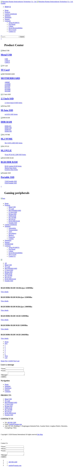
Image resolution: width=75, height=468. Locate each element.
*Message (4, 455)
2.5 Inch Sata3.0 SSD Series (13, 103)
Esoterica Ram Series (11, 170)
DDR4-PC (8, 129)
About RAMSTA (14, 22)
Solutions (7, 386)
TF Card (5, 70)
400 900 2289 (11, 422)
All (6, 263)
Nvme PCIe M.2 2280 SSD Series (15, 154)
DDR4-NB (8, 131)
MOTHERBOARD (10, 78)
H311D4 (7, 87)
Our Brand (12, 24)
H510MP (7, 89)
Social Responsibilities (15, 28)
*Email (3, 370)
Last (6, 357)
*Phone (3, 448)
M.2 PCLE (6, 150)
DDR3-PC (8, 126)
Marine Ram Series (11, 168)
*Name (3, 368)
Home (6, 342)
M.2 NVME (6, 139)
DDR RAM (6, 122)
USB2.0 (7, 60)
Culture (11, 26)
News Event (12, 30)
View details (4, 292)
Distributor (8, 388)
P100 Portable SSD (11, 183)
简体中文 (8, 7)
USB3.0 (7, 62)
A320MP (7, 84)
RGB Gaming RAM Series (13, 166)
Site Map (40, 434)
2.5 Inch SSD (7, 98)
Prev (6, 343)
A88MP (7, 82)
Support (7, 390)
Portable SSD (7, 177)
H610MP (7, 91)
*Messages (4, 375)
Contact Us (12, 31)
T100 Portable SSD (11, 181)
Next (6, 356)
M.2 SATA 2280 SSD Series (13, 143)
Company (8, 391)
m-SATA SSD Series (11, 114)
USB (6, 59)
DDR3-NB (8, 128)
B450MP (7, 86)
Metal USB (6, 54)
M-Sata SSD (7, 110)
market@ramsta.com (15, 424)
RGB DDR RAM (9, 162)
